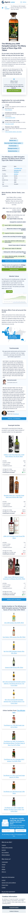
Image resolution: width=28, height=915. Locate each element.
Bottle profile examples (7, 847)
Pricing (3, 867)
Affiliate (3, 869)
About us (4, 871)
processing (19, 834)
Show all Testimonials (14, 418)
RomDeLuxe (16, 414)
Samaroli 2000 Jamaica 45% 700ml (14, 667)
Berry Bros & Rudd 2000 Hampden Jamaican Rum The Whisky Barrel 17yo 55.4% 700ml (14, 701)
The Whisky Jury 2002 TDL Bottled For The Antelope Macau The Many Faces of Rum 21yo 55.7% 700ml (14, 743)
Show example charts (10, 117)
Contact (3, 880)
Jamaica (16, 174)
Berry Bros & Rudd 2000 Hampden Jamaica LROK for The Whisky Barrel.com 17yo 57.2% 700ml (14, 683)
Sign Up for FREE (14, 269)
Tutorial (3, 864)
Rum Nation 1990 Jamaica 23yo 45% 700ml (14, 637)
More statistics (8, 109)
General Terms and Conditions (9, 882)
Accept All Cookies (14, 907)
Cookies (3, 887)
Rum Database (7, 7)
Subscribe (21, 830)
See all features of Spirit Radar (14, 261)
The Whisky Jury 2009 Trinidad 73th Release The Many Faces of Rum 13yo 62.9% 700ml (14, 809)
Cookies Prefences (14, 911)
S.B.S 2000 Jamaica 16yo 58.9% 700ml (14, 623)
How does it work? (9, 124)
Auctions (4, 850)
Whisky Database (6, 855)
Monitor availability (14, 90)
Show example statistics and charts (13, 131)
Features (4, 845)
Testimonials (5, 862)
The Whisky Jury (18, 168)
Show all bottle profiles (14, 599)
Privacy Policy (5, 885)
